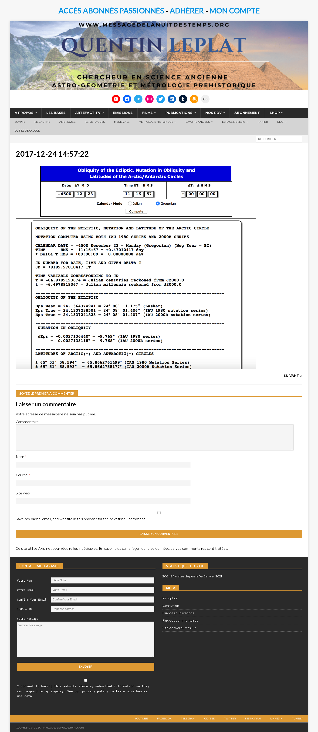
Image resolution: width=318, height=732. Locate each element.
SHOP (275, 113)
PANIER (263, 121)
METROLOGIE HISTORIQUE (156, 121)
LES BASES (56, 113)
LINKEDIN (276, 718)
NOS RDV (213, 113)
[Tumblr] (183, 99)
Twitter (230, 718)
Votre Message (27, 618)
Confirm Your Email (31, 599)
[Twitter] (160, 99)
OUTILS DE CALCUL (27, 130)
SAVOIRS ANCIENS (198, 121)
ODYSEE (209, 718)
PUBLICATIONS (179, 113)
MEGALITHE (42, 121)
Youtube (141, 718)
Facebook (164, 718)
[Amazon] (194, 99)
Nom (20, 457)
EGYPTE (20, 121)
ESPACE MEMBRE (234, 121)
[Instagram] (149, 99)
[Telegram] (138, 99)
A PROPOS (24, 113)
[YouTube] (116, 99)
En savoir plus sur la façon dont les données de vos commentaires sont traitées (163, 549)
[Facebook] (127, 99)
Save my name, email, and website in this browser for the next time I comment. (81, 519)
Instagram (253, 718)
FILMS (147, 113)
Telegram (188, 718)
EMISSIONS (123, 113)
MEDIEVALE (121, 121)
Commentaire (27, 422)
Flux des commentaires (180, 620)
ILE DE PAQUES (95, 121)
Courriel (22, 475)
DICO (280, 121)
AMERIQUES (67, 121)
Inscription (170, 598)
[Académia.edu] (205, 99)
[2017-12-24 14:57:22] (136, 367)
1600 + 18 (24, 609)
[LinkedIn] (172, 99)
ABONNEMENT (247, 113)
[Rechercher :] (279, 139)
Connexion (170, 605)
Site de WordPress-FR (179, 628)
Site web (23, 493)
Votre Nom (24, 580)
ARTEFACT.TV (87, 113)
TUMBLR (297, 718)
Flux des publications (178, 613)
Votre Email (26, 590)
